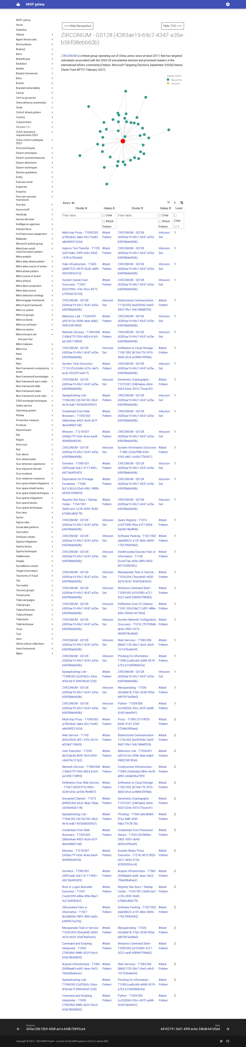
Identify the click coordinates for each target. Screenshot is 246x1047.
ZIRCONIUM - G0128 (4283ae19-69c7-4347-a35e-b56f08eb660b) (136, 237)
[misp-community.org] (221, 1041)
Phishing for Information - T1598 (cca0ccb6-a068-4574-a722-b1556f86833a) (137, 660)
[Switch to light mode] (227, 4)
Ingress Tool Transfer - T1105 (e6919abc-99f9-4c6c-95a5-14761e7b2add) (81, 253)
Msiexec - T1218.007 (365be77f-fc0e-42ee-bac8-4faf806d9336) (80, 436)
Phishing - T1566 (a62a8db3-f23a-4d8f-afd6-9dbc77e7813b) (136, 819)
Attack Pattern (108, 224)
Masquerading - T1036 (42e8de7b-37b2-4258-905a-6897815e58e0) (136, 692)
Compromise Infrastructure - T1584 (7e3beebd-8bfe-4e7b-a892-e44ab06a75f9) (137, 771)
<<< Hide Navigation (77, 26)
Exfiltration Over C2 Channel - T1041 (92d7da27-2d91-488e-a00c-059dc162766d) (137, 608)
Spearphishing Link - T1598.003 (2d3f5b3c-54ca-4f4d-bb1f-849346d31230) (80, 676)
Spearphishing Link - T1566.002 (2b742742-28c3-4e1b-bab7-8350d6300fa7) (80, 400)
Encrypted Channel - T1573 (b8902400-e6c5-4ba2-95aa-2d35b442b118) (80, 803)
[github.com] (228, 1041)
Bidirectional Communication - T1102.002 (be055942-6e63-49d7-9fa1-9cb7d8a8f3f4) (136, 305)
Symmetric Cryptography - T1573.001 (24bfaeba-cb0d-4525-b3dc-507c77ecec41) (135, 384)
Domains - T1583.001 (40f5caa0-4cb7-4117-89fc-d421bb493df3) (80, 468)
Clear (109, 215)
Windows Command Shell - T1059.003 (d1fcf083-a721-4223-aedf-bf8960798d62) (135, 592)
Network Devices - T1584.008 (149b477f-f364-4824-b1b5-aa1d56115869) (81, 336)
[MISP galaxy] (18, 4)
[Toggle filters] (168, 202)
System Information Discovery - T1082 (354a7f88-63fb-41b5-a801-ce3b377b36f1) (137, 452)
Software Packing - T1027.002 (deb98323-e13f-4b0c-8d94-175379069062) (137, 540)
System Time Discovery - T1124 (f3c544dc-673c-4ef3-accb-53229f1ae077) (80, 368)
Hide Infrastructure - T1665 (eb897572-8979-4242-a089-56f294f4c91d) (81, 268)
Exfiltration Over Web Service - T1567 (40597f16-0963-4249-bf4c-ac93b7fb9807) (80, 787)
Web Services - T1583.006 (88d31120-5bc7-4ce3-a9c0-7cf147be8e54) (136, 644)
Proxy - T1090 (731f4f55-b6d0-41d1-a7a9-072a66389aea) (134, 724)
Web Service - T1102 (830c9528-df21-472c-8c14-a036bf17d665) (80, 740)
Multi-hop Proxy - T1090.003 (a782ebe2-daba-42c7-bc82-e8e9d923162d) (80, 237)
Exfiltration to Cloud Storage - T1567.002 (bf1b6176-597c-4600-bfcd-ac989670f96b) (136, 352)
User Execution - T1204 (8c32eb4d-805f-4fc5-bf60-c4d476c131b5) (80, 755)
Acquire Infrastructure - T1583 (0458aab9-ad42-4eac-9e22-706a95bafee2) (137, 875)
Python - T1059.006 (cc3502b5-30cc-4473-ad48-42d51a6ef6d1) (136, 708)
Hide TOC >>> (172, 26)
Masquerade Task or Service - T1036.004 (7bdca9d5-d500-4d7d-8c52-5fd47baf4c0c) (137, 576)
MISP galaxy (23, 20)
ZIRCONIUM (69, 56)
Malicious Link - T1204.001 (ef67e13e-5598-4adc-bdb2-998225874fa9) (80, 321)
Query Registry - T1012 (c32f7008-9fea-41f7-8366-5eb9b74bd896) (135, 524)
